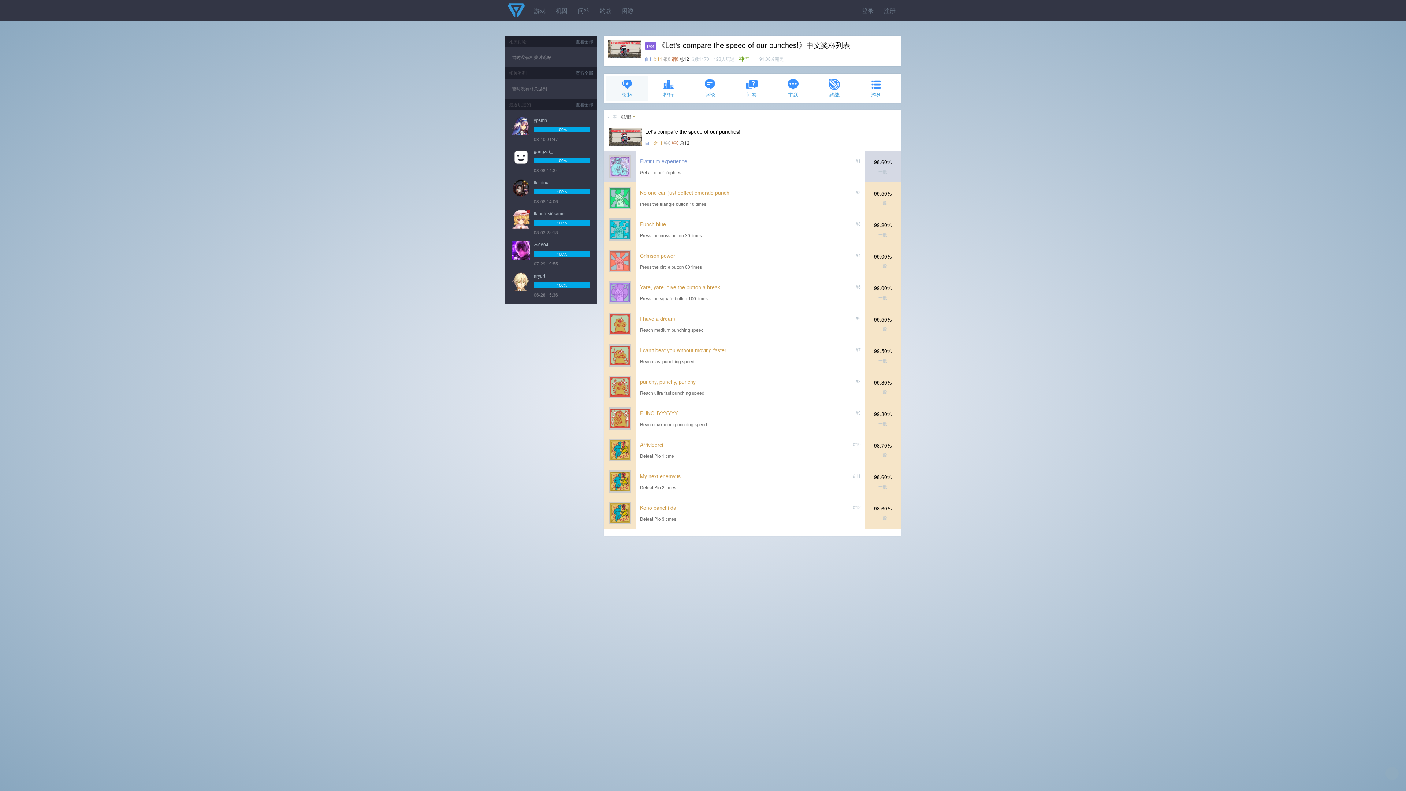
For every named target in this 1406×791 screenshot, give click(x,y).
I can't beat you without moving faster (683, 350)
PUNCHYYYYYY (659, 413)
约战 (605, 10)
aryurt (539, 275)
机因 (562, 10)
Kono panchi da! (659, 507)
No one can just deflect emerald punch (684, 192)
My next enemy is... (662, 476)
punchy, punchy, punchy (668, 381)
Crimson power (657, 255)
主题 (793, 94)
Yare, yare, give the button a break (680, 287)
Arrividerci (651, 444)
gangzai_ (543, 151)
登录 (868, 10)
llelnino (541, 182)
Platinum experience (663, 161)
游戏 (540, 10)
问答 (583, 10)
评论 (710, 94)
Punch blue (653, 224)
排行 (668, 94)
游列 (876, 94)
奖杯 (627, 94)
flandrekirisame (549, 213)
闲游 (627, 10)
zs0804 (541, 244)
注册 (890, 10)
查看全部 (584, 41)
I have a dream (657, 318)
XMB (625, 116)
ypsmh (540, 120)
